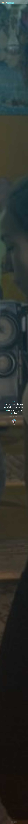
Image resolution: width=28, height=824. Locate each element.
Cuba (13, 401)
